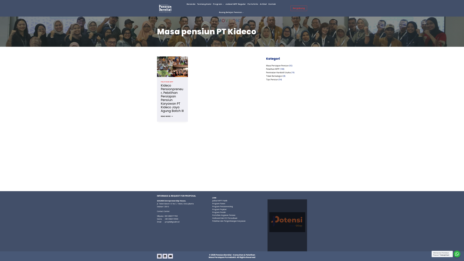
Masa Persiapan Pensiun (277, 65)
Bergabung (299, 8)
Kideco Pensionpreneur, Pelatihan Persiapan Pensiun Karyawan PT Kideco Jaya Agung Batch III (172, 98)
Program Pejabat (219, 209)
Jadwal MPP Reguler (235, 4)
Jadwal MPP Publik (219, 200)
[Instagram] (159, 256)
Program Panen (218, 203)
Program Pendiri (219, 212)
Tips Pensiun (272, 79)
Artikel (263, 4)
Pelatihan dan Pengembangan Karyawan (229, 221)
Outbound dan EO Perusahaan (224, 218)
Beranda (191, 4)
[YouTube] (170, 256)
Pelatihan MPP (167, 82)
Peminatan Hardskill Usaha (278, 72)
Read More (167, 116)
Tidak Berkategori (274, 76)
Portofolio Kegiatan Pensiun (223, 215)
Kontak (272, 4)
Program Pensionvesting (222, 206)
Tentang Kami (204, 4)
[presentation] (172, 66)
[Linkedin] (165, 256)
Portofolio (253, 4)
